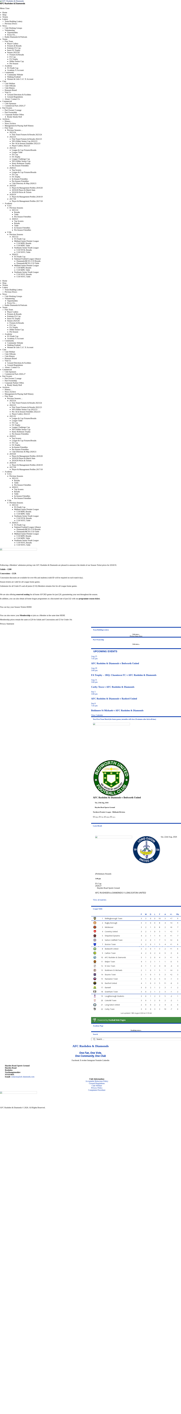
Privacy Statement (7, 624)
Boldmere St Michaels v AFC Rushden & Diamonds (117, 710)
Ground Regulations (97, 1083)
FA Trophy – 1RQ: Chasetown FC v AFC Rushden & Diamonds (123, 675)
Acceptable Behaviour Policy (96, 1081)
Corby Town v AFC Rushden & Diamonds (112, 687)
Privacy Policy (96, 1088)
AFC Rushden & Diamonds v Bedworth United (115, 663)
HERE (29, 607)
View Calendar (97, 715)
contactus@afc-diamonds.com (22, 1077)
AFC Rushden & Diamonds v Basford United (114, 698)
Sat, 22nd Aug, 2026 (169, 837)
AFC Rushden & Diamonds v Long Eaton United (120, 893)
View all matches (99, 900)
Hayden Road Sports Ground (105, 807)
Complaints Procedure (96, 1090)
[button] (90, 8)
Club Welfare (97, 1086)
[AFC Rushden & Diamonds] (136, 741)
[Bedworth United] (136, 778)
